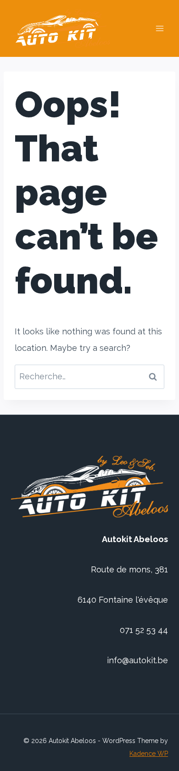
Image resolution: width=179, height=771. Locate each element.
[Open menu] (159, 29)
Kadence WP (148, 753)
